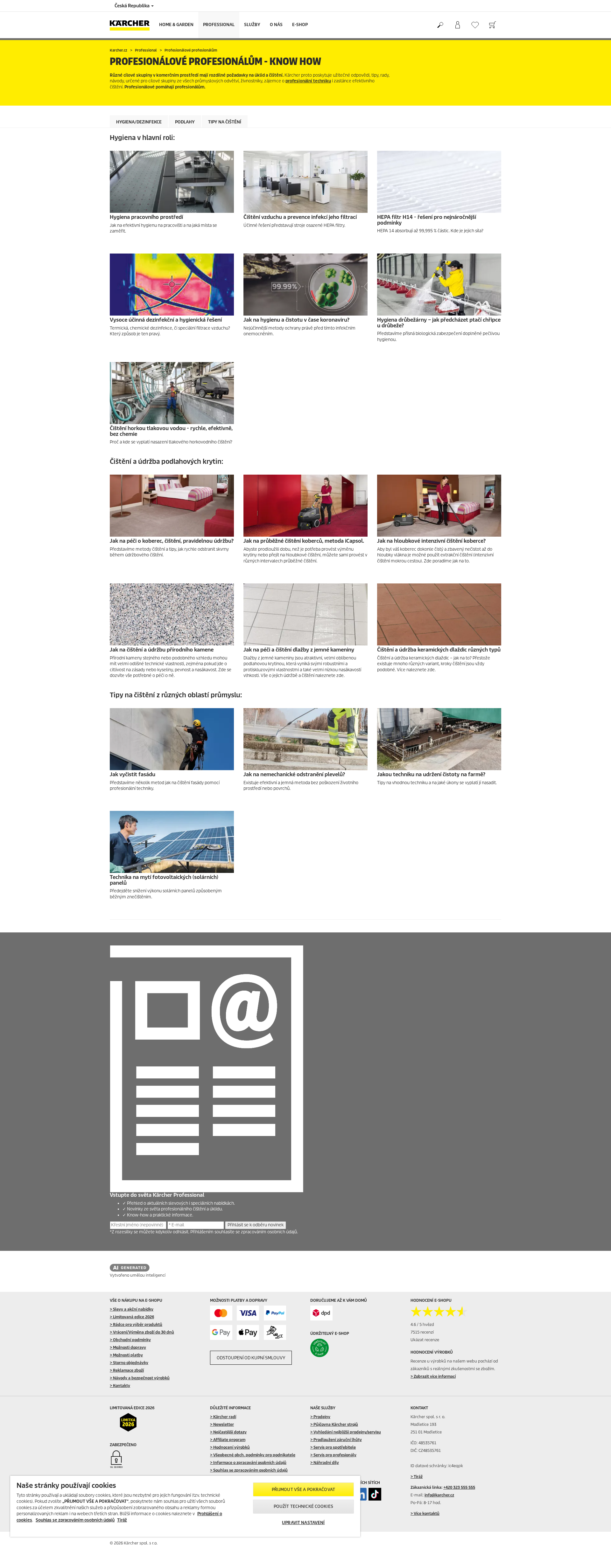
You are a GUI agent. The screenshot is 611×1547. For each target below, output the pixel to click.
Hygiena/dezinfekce (139, 122)
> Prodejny (320, 1416)
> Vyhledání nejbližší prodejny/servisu (345, 1432)
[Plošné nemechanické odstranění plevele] (305, 739)
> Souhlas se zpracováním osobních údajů (249, 1470)
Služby (252, 24)
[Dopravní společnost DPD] (321, 1313)
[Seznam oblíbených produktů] (475, 25)
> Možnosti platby (126, 1355)
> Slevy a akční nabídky (131, 1309)
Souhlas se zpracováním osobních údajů (75, 1520)
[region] (185, 1506)
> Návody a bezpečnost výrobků (140, 1378)
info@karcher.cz (439, 1495)
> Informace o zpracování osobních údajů (248, 1462)
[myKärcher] (457, 25)
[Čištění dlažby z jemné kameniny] (305, 614)
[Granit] (172, 614)
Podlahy (185, 122)
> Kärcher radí (223, 1416)
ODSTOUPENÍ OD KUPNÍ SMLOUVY (251, 1358)
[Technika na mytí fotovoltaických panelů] (172, 842)
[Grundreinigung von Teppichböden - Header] (439, 506)
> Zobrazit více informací (433, 1376)
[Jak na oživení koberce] (305, 506)
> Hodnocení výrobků (230, 1447)
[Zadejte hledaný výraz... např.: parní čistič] (440, 25)
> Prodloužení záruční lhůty (336, 1439)
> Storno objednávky (129, 1362)
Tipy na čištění (224, 122)
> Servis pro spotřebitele (333, 1447)
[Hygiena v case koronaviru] (305, 285)
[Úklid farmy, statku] (439, 739)
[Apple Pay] (248, 1332)
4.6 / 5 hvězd (422, 1324)
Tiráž (122, 1520)
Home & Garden (176, 24)
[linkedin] (360, 1494)
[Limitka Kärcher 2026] (132, 1422)
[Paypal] (275, 1313)
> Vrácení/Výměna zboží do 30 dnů (142, 1332)
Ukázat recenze (425, 1339)
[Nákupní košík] (492, 25)
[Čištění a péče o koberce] (172, 506)
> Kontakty (120, 1385)
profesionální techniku (308, 81)
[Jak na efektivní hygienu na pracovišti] (172, 182)
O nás (276, 24)
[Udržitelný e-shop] (333, 1348)
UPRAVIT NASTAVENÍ (303, 1522)
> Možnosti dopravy (128, 1347)
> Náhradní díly (324, 1462)
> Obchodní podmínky (130, 1339)
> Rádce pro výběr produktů (136, 1324)
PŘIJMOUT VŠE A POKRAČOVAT (303, 1489)
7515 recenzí (422, 1332)
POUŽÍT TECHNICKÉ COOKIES (303, 1506)
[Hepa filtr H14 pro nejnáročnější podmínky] (439, 182)
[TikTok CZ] (375, 1494)
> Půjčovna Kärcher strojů (334, 1424)
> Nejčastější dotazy (228, 1432)
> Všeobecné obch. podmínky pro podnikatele (252, 1455)
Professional (219, 24)
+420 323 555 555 (459, 1487)
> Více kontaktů (425, 1513)
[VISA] (248, 1313)
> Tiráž (417, 1476)
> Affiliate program (227, 1439)
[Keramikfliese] (439, 614)
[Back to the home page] (132, 25)
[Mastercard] (221, 1313)
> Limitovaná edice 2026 (132, 1316)
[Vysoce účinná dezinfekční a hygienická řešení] (172, 285)
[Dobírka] (275, 1332)
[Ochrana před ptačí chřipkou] (439, 285)
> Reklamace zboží (127, 1370)
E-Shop (300, 24)
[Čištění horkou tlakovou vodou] (172, 393)
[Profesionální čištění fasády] (172, 739)
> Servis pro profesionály (333, 1455)
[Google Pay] (221, 1332)
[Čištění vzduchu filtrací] (305, 182)
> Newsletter (222, 1424)
